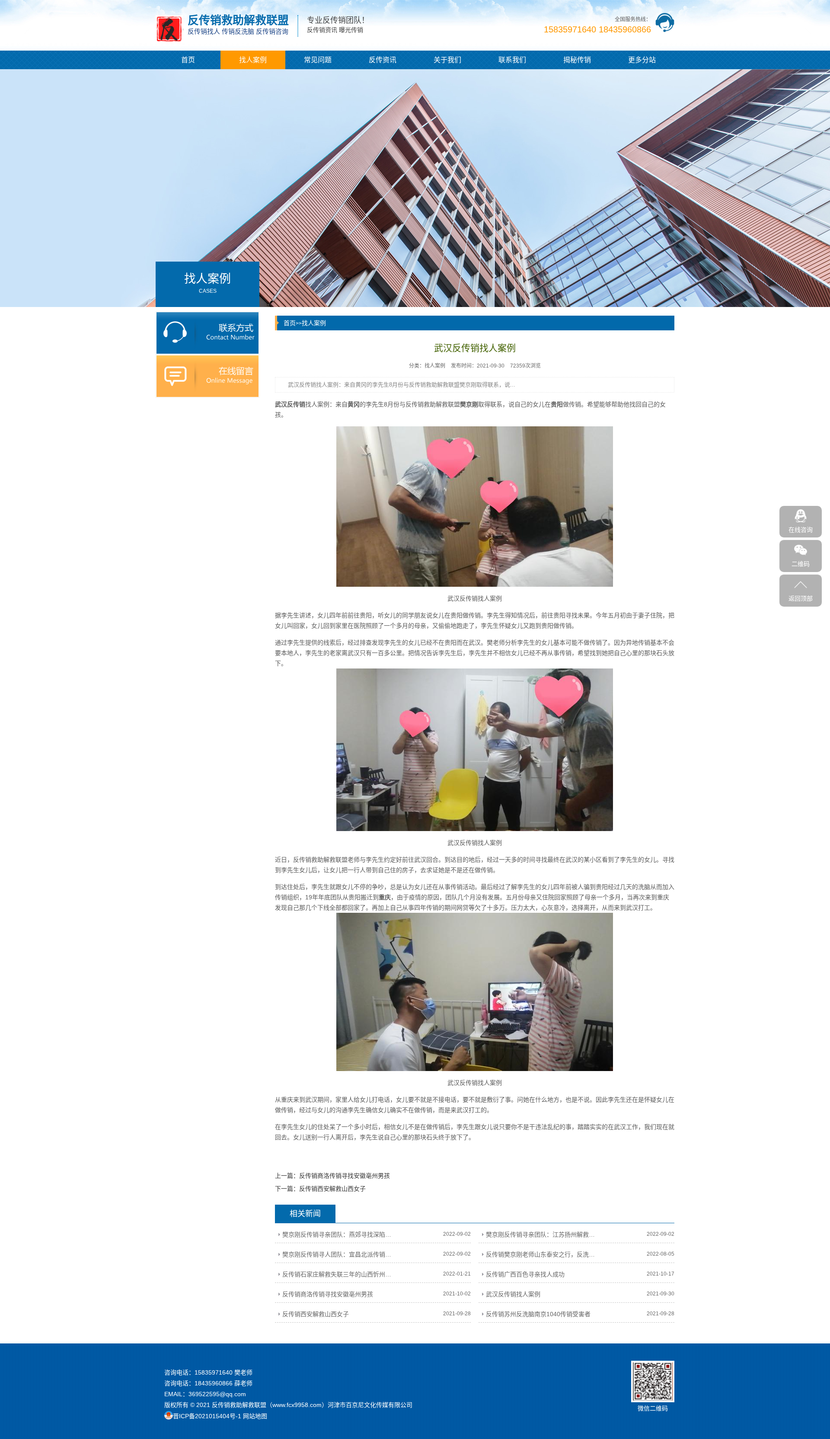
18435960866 (214, 1383)
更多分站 (642, 60)
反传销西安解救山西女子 (332, 1188)
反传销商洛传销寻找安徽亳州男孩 (344, 1175)
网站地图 (255, 1416)
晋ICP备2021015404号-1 (207, 1416)
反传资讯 (382, 60)
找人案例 (253, 60)
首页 (188, 60)
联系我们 (512, 60)
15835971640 (214, 1372)
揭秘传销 (577, 60)
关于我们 (447, 60)
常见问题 (318, 60)
